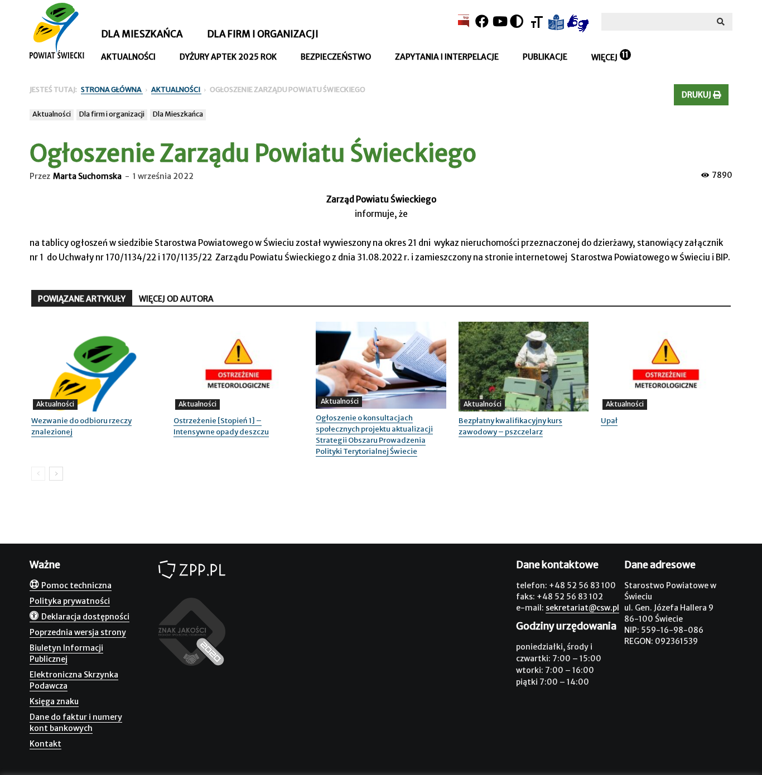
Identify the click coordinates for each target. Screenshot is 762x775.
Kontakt (45, 744)
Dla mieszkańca (142, 34)
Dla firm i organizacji (263, 34)
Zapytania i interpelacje (447, 57)
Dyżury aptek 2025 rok (228, 57)
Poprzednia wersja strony (78, 632)
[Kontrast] (516, 21)
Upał (609, 420)
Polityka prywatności (70, 601)
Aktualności (128, 57)
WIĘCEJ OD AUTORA (176, 299)
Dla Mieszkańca (178, 114)
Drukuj (697, 95)
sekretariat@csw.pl (582, 608)
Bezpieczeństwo (336, 57)
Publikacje (545, 57)
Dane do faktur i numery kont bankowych (76, 722)
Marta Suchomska (87, 176)
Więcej (604, 57)
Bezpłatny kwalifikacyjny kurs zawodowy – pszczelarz (510, 426)
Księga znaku (54, 701)
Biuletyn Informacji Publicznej (66, 653)
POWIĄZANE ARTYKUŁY (82, 299)
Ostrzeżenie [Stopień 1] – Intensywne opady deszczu (221, 426)
